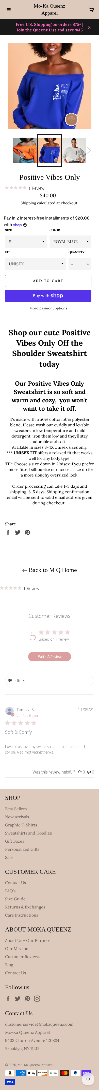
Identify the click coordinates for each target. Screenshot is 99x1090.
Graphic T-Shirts (21, 824)
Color (55, 230)
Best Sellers (16, 808)
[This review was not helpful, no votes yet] (89, 772)
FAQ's (10, 890)
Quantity (77, 252)
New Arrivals (17, 816)
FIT (7, 252)
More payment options (48, 308)
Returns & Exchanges (25, 906)
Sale (9, 857)
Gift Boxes (14, 841)
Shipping (28, 203)
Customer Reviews (22, 956)
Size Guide (15, 898)
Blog (9, 964)
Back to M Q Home (52, 570)
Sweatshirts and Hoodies (28, 833)
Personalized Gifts (22, 849)
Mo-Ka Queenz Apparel (49, 9)
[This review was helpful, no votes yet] (79, 772)
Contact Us (15, 882)
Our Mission (16, 948)
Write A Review (49, 656)
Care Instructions (21, 915)
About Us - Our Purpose (28, 940)
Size (8, 230)
